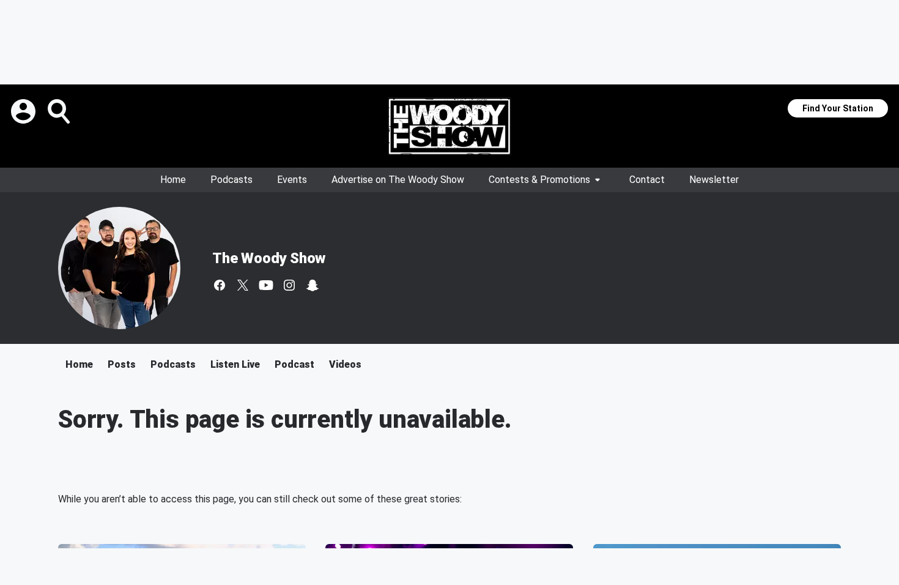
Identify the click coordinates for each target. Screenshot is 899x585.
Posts (122, 364)
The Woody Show (268, 258)
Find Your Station (837, 108)
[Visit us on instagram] (289, 285)
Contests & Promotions (539, 179)
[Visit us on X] (242, 285)
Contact (647, 179)
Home (173, 179)
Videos (345, 364)
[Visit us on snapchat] (312, 285)
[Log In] (24, 111)
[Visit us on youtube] (266, 285)
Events (292, 179)
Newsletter (714, 179)
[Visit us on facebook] (219, 285)
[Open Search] (60, 111)
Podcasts (231, 179)
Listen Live (235, 364)
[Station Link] (449, 126)
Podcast (294, 364)
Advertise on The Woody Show (397, 179)
